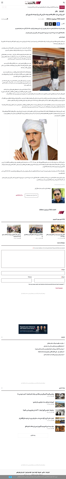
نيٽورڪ (39, 472)
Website (30, 277)
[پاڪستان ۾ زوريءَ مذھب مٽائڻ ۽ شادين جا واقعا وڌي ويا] (33, 229)
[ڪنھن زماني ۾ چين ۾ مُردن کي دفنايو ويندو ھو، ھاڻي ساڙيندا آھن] (55, 229)
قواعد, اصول (34, 472)
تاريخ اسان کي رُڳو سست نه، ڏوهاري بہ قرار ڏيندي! (43, 402)
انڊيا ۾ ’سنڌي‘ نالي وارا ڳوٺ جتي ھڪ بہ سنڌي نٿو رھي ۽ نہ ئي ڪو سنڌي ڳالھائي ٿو (36, 418)
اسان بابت (48, 472)
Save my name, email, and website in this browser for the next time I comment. (45, 284)
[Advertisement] (33, 307)
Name (63, 269)
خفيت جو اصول (28, 472)
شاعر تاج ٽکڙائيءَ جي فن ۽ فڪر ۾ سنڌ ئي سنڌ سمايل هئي (54, 346)
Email (63, 277)
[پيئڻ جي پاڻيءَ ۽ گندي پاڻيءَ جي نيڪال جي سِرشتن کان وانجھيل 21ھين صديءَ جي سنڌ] (60, 396)
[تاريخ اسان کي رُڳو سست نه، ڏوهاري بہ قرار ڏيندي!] (60, 404)
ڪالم (56, 11)
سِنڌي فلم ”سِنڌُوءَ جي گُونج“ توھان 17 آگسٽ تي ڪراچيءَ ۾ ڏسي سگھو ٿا (38, 410)
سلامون (43, 472)
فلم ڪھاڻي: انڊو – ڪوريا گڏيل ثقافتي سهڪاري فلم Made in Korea (43, 7)
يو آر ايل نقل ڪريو (19, 195)
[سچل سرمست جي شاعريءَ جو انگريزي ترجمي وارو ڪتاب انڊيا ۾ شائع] (60, 429)
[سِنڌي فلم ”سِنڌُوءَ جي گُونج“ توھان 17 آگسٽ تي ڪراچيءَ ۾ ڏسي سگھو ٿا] (60, 412)
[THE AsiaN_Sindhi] (33, 2)
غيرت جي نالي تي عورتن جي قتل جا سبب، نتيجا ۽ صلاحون (54, 354)
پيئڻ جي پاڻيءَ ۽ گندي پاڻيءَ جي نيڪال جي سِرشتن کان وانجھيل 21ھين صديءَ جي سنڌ (35, 394)
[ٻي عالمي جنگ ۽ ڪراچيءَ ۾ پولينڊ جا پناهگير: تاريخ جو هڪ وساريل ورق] (11, 229)
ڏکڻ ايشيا (61, 11)
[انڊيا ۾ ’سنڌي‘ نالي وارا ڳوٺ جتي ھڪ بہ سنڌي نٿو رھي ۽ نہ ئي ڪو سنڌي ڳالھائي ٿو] (60, 421)
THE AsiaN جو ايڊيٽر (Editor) (55, 19)
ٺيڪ (10, 477)
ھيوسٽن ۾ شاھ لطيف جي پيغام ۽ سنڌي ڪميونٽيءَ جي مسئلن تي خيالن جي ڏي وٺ (49, 349)
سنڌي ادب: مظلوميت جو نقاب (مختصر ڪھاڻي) (55, 343)
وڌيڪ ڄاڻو (14, 477)
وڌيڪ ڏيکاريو (33, 435)
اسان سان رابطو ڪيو (20, 472)
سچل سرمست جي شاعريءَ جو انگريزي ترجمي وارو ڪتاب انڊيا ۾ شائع (39, 426)
